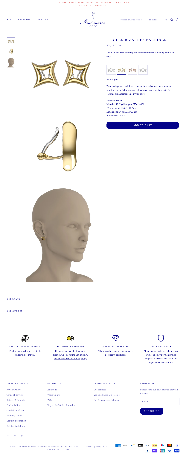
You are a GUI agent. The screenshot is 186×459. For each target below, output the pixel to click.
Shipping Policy (14, 415)
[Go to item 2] (11, 51)
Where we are (53, 395)
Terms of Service (15, 395)
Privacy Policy (14, 389)
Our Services (100, 389)
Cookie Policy (13, 405)
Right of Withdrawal (16, 426)
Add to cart (142, 125)
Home (10, 20)
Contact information (16, 420)
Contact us (52, 389)
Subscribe (151, 411)
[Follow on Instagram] (15, 435)
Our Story (42, 20)
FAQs (49, 400)
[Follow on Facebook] (8, 435)
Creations (24, 20)
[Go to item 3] (11, 62)
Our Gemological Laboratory (108, 400)
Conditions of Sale (15, 410)
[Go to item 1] (11, 41)
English (153, 20)
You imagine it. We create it (107, 395)
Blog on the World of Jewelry (61, 405)
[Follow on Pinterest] (22, 435)
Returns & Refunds (16, 400)
